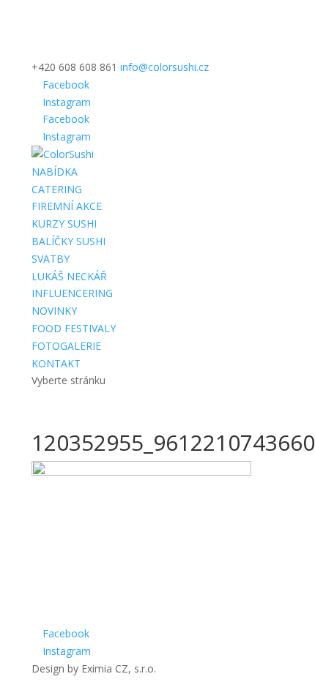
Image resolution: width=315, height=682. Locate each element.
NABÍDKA (55, 172)
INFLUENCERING (72, 293)
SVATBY (51, 259)
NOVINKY (54, 311)
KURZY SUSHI (64, 224)
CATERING (57, 189)
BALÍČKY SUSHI (68, 241)
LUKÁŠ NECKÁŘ (69, 276)
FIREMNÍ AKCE (67, 206)
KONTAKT (56, 363)
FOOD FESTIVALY (74, 328)
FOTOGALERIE (66, 346)
